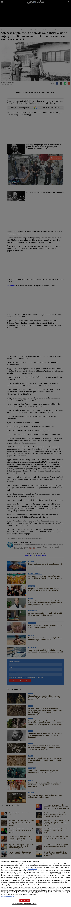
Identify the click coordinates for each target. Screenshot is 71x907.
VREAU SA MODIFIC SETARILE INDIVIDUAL (24, 904)
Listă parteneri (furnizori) (8, 896)
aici (50, 877)
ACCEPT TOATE (25, 900)
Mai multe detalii (32, 869)
